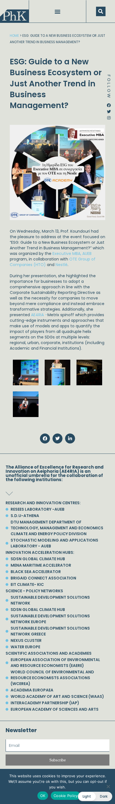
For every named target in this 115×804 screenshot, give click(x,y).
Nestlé (62, 264)
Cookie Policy (66, 795)
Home (14, 35)
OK (42, 795)
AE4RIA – (39, 315)
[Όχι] (108, 786)
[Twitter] (109, 109)
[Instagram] (109, 116)
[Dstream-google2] (109, 122)
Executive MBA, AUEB (72, 253)
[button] (57, 11)
